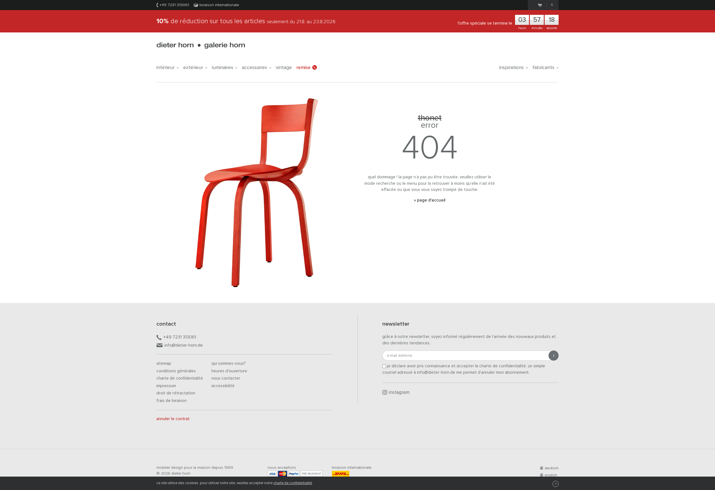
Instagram (399, 392)
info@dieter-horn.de (184, 345)
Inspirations (511, 67)
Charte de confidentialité (179, 378)
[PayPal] (293, 474)
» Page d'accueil (429, 200)
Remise (303, 67)
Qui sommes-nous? (228, 363)
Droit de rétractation (175, 393)
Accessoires (254, 67)
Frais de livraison (171, 401)
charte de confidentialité (292, 483)
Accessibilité (223, 386)
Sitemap (163, 363)
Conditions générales (176, 371)
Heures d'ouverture (229, 371)
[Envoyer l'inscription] (554, 356)
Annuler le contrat (173, 419)
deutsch (552, 468)
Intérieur (165, 67)
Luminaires (222, 67)
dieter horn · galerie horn (200, 45)
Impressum (166, 386)
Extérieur (193, 67)
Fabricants (543, 67)
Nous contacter (225, 378)
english (551, 475)
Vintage (284, 67)
